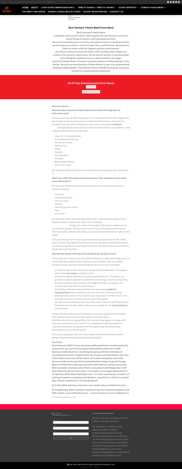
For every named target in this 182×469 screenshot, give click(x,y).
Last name (55, 425)
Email (54, 431)
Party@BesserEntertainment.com (25, 2)
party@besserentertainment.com (46, 2)
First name (55, 420)
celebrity (119, 317)
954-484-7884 (7, 2)
